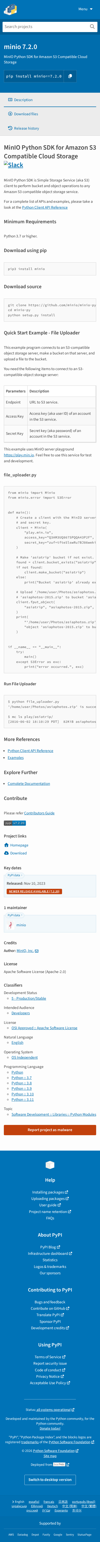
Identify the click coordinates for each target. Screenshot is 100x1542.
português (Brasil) (83, 1502)
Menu (82, 9)
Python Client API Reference (45, 207)
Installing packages (48, 1192)
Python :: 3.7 (22, 1078)
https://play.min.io (19, 455)
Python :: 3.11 (23, 1099)
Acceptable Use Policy (48, 1383)
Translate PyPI (48, 1315)
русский (32, 1510)
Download (18, 853)
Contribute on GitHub (48, 1308)
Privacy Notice (48, 1376)
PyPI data (14, 875)
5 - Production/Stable (29, 998)
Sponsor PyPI (50, 1321)
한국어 (77, 1510)
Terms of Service (48, 1357)
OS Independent (25, 1057)
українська (19, 1506)
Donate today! (50, 1428)
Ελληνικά (37, 1506)
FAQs (50, 1218)
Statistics (50, 1260)
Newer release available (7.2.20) (34, 891)
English (17, 1042)
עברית (46, 1510)
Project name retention (48, 1212)
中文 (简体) (69, 1506)
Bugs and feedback (50, 1302)
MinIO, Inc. (25, 950)
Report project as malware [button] (50, 1130)
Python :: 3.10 (23, 1094)
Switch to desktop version (50, 1479)
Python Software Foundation (69, 1442)
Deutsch (52, 1506)
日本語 (63, 1502)
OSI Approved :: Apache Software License (44, 1028)
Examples (16, 757)
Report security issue (50, 1363)
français (49, 1502)
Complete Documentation (29, 783)
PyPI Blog (48, 1247)
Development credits (48, 1328)
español (34, 1502)
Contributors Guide (39, 813)
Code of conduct (48, 1370)
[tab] (50, 100)
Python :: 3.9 (22, 1088)
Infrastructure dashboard (48, 1253)
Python (17, 1072)
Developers (21, 1013)
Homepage (19, 845)
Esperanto (61, 1510)
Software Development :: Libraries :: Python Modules (54, 1114)
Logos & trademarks (50, 1266)
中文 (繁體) (89, 1506)
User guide (48, 1205)
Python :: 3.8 (22, 1083)
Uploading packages (48, 1198)
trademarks (30, 1442)
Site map (50, 1455)
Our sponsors (50, 1273)
